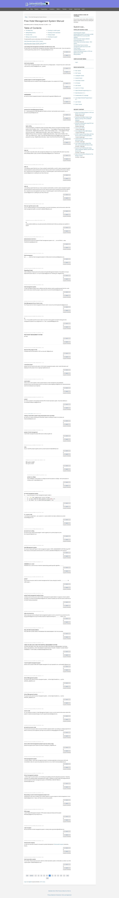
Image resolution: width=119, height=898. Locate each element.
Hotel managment (28, 255)
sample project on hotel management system (34, 79)
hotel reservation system (30, 859)
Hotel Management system (30, 547)
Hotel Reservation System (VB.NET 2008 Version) (35, 43)
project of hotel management (31, 432)
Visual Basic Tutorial (79, 80)
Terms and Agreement (66, 895)
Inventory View (29, 34)
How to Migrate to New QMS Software (83, 131)
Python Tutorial (78, 104)
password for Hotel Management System (33, 109)
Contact (70, 9)
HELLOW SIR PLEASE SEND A (31, 630)
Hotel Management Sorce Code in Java (33, 303)
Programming (44, 9)
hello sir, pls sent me (29, 613)
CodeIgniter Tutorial (79, 75)
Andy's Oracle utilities (80, 128)
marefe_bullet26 (30, 413)
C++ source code (28, 514)
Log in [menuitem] (76, 62)
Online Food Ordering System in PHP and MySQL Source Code (83, 51)
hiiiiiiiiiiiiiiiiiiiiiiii (27, 94)
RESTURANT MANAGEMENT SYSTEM (33, 334)
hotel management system (30, 758)
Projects (36, 9)
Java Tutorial (78, 102)
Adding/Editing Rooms (31, 32)
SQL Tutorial (78, 70)
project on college (31, 477)
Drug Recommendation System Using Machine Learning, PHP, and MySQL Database (83, 118)
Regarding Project (28, 270)
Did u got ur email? (30, 462)
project (25, 399)
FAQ (57, 891)
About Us (64, 891)
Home (27, 9)
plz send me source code (30, 727)
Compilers (51, 9)
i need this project (28, 364)
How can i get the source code (31, 206)
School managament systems (31, 775)
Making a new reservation (31, 37)
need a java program (29, 63)
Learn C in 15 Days (79, 88)
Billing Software (77, 54)
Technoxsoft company (29, 842)
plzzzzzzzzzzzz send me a (30, 239)
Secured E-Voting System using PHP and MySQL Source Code (84, 123)
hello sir (26, 166)
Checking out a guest (52, 37)
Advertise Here (51, 891)
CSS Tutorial (78, 85)
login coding (29, 126)
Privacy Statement (52, 895)
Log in (67, 51)
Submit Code (77, 9)
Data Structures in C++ (80, 93)
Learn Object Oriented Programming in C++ (83, 98)
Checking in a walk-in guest (54, 30)
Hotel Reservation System (79, 32)
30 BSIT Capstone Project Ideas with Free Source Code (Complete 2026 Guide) (84, 134)
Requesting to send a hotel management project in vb (36, 794)
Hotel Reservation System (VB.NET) (82, 39)
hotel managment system (30, 286)
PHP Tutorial (78, 73)
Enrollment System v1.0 (79, 40)
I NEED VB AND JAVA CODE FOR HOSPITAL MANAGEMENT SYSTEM (40, 645)
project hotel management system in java (33, 595)
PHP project (27, 811)
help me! (26, 150)
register (67, 55)
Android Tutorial (78, 78)
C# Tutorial (77, 83)
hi (26, 222)
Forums (60, 891)
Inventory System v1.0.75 (79, 49)
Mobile (58, 9)
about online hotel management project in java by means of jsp (39, 743)
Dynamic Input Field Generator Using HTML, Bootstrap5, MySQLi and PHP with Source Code (84, 149)
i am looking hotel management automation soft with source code (39, 46)
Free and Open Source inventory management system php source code (82, 45)
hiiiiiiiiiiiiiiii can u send (29, 564)
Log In (83, 9)
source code (27, 710)
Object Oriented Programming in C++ (83, 90)
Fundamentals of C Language (81, 95)
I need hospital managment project (32, 663)
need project (27, 381)
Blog (32, 9)
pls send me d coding (29, 531)
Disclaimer (58, 895)
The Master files (29, 30)
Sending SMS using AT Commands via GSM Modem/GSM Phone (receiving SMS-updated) (83, 35)
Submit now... (79, 26)
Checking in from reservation (54, 32)
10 (61, 875)
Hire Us (69, 891)
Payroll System (77, 48)
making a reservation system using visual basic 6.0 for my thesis (39, 415)
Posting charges (51, 34)
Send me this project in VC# (30, 349)
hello (25, 447)
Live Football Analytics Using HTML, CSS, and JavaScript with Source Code (83, 144)
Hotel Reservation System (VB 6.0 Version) (33, 41)
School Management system (30, 678)
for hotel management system (31, 493)
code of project (27, 827)
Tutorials (64, 9)
